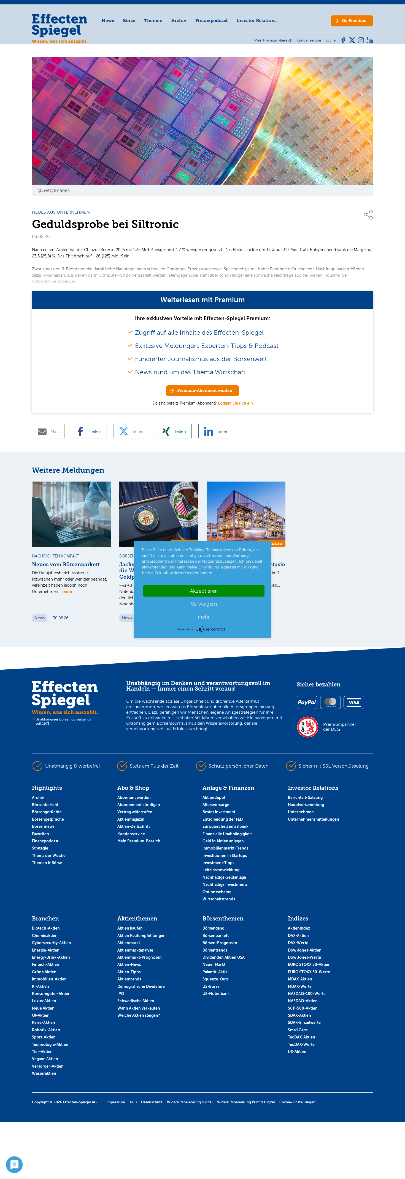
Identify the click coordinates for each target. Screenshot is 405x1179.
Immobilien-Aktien (49, 979)
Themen (153, 20)
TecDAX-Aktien (301, 1037)
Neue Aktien (43, 1008)
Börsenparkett (215, 935)
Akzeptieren (204, 590)
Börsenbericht (45, 805)
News (108, 20)
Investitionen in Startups (224, 855)
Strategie (40, 848)
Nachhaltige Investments (224, 884)
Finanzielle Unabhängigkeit (227, 834)
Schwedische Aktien (135, 1001)
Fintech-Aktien (45, 964)
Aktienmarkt (128, 943)
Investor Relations (256, 20)
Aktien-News (129, 964)
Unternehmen (301, 812)
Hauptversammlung (306, 805)
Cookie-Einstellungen (297, 1102)
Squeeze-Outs (215, 979)
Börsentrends (214, 950)
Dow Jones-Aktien (305, 950)
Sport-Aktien (44, 1037)
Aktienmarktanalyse (135, 950)
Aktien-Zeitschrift (133, 826)
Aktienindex (299, 928)
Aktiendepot (213, 797)
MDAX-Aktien (300, 979)
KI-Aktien (40, 986)
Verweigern (204, 603)
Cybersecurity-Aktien (51, 943)
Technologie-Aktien (50, 1044)
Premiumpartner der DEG (339, 727)
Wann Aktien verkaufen (138, 1008)
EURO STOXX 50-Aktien (309, 964)
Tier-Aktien (42, 1051)
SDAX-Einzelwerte (304, 1022)
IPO (120, 993)
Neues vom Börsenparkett (66, 565)
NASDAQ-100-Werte (307, 993)
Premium (354, 20)
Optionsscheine (216, 892)
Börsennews (43, 826)
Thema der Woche (49, 855)
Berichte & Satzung (305, 797)
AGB (133, 1102)
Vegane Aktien (45, 1059)
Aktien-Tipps (129, 972)
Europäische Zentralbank (225, 826)
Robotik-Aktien (46, 1030)
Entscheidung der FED (222, 819)
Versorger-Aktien (48, 1066)
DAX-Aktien (298, 935)
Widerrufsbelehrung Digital (190, 1102)
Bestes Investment (218, 812)
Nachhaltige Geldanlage (224, 877)
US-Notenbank (216, 993)
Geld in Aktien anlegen (223, 841)
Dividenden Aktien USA (223, 957)
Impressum (115, 1102)
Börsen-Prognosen (219, 943)
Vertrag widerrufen (134, 812)
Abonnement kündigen (138, 805)
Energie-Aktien (46, 950)
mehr (67, 591)
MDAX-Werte (300, 986)
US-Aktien (297, 1051)
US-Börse (211, 986)
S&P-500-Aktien (303, 1008)
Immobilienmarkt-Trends (225, 848)
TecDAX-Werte (301, 1044)
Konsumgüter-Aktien (51, 993)
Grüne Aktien (44, 972)
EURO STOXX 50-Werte (309, 972)
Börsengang (213, 928)
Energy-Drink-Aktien (51, 957)
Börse (129, 20)
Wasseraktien (44, 1073)
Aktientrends (129, 979)
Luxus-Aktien (44, 1001)
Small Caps (297, 1030)
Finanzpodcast (211, 20)
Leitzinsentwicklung (220, 870)
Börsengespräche (48, 819)
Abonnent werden (134, 797)
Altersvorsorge (215, 805)
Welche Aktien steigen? (138, 1015)
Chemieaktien (45, 935)
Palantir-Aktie (215, 972)
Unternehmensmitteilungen (313, 819)
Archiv (179, 20)
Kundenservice (131, 834)
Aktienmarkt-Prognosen (139, 957)
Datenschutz (152, 1102)
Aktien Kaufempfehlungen (141, 935)
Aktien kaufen (130, 928)
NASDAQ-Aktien (303, 1001)
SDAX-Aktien (299, 1015)
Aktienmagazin (130, 819)
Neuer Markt (213, 964)
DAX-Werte (298, 943)
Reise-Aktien (43, 1022)
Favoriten (40, 834)
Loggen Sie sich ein (235, 403)
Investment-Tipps (218, 863)
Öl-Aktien (41, 1015)
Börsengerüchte (47, 812)
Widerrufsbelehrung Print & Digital (246, 1102)
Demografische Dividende (141, 986)
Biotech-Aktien (46, 928)
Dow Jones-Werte (304, 957)
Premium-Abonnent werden (204, 390)
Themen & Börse (47, 863)
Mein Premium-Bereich (138, 841)
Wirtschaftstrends (218, 899)
